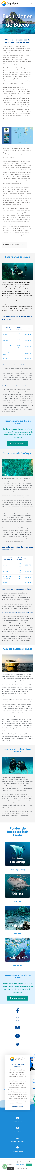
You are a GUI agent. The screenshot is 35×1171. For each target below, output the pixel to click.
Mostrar (23, 244)
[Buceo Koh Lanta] (9, 3)
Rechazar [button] (10, 1168)
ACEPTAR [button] (29, 1164)
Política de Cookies (21, 1168)
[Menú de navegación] (32, 3)
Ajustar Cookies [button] (19, 1165)
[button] (17, 443)
